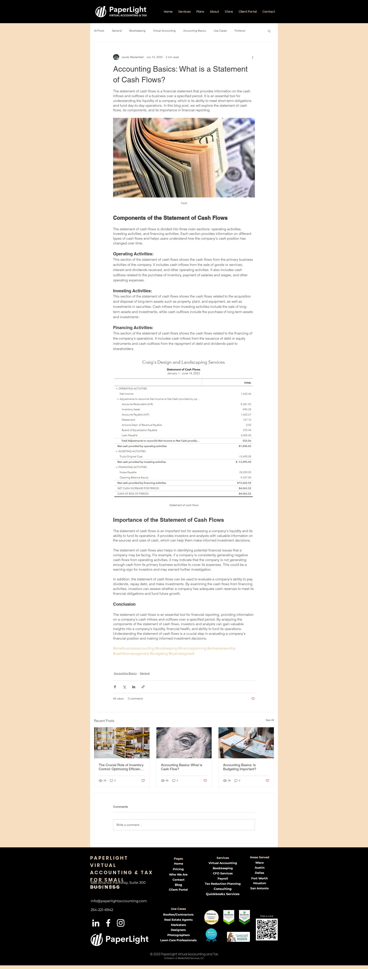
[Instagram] (121, 923)
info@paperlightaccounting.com (119, 901)
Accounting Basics (194, 30)
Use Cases (220, 30)
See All (270, 720)
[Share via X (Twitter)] (124, 687)
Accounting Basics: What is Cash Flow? (181, 767)
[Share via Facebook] (115, 687)
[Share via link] (143, 687)
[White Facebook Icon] (108, 923)
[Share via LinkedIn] (134, 687)
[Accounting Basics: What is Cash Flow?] (184, 742)
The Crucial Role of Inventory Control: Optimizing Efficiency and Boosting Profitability (121, 767)
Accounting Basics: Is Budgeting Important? (239, 767)
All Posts (99, 30)
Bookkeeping (137, 30)
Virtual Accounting (164, 30)
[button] (184, 11)
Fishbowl (240, 30)
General (117, 30)
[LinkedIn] (96, 923)
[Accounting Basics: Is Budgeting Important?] (246, 742)
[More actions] (252, 57)
